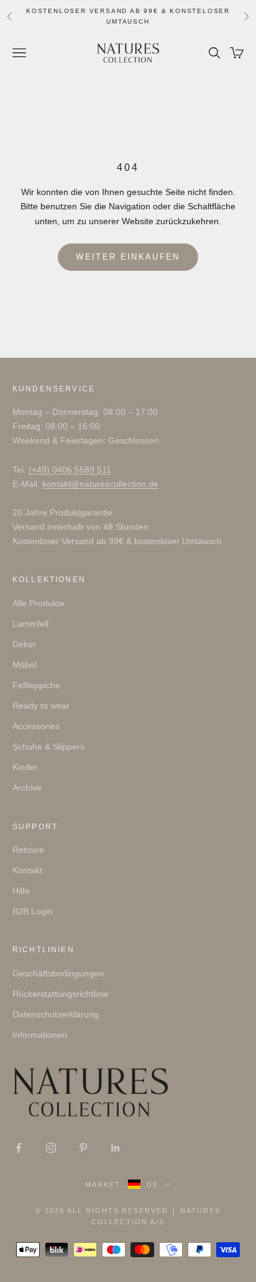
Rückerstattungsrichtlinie (60, 994)
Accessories (36, 726)
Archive (27, 788)
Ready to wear (41, 706)
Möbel (24, 665)
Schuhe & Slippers (48, 747)
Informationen (39, 1035)
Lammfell (30, 624)
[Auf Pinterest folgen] (83, 1148)
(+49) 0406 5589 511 (70, 470)
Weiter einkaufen (128, 256)
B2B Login (32, 911)
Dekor (24, 644)
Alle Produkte (38, 603)
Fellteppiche (36, 685)
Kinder (25, 767)
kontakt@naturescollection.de (100, 484)
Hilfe (21, 891)
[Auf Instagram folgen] (51, 1148)
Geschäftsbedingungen (58, 973)
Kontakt (27, 870)
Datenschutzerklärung (55, 1014)
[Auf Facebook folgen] (18, 1148)
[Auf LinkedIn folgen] (115, 1148)
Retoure (28, 850)
